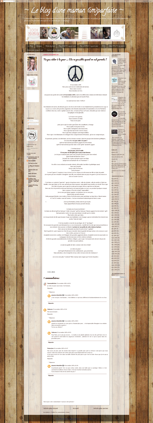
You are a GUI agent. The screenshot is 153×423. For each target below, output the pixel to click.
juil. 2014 (114, 256)
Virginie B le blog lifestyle (33, 185)
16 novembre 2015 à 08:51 (71, 295)
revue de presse (116, 157)
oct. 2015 (114, 222)
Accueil (75, 408)
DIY (103, 46)
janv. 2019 (114, 183)
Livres (113, 159)
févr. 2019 (114, 181)
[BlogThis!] (49, 272)
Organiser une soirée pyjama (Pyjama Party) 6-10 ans (122, 61)
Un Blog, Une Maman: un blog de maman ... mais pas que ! (33, 180)
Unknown (50, 309)
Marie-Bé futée (32, 173)
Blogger (95, 419)
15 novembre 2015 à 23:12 (60, 309)
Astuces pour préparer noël (35, 50)
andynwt (83, 419)
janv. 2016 (114, 215)
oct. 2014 (114, 249)
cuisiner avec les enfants (118, 170)
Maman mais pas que (33, 170)
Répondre (50, 288)
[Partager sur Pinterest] (54, 272)
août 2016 (114, 199)
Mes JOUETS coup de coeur (67, 46)
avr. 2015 (114, 235)
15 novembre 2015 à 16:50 (64, 283)
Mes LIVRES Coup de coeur (89, 46)
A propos (39, 46)
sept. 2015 (114, 224)
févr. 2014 (114, 267)
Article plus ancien (100, 408)
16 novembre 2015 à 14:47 (61, 348)
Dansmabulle (32, 161)
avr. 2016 (114, 208)
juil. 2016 (114, 201)
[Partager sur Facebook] (52, 272)
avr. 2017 (114, 187)
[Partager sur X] (51, 272)
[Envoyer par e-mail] (48, 272)
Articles (31, 120)
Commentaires (33, 124)
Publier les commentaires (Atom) (60, 412)
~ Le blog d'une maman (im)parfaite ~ (73, 11)
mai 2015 (114, 233)
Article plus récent (50, 408)
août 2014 (114, 253)
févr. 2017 (114, 190)
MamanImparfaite (34, 148)
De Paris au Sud (32, 163)
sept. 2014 (114, 251)
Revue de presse (50, 46)
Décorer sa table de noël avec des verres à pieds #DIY (122, 133)
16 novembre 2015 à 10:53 (64, 332)
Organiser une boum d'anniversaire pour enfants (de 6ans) (122, 81)
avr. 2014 (114, 263)
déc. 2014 (114, 244)
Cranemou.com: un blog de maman (33, 157)
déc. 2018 (114, 185)
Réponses (52, 292)
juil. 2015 (114, 228)
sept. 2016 (114, 197)
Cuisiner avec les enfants (54, 50)
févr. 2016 (114, 213)
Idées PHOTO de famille (117, 46)
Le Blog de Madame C (33, 166)
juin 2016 (114, 203)
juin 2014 (114, 258)
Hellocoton (29, 149)
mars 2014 (114, 265)
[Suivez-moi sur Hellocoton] (33, 146)
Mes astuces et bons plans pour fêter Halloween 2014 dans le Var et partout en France (119, 166)
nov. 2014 (114, 247)
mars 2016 (114, 210)
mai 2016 (114, 206)
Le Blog (30, 46)
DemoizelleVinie (51, 283)
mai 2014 (114, 260)
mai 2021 (114, 178)
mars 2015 (114, 238)
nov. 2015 (114, 219)
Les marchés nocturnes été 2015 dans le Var (122, 114)
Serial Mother (32, 176)
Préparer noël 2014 (117, 154)
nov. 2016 (114, 194)
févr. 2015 (114, 240)
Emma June (50, 348)
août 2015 (114, 226)
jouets (113, 152)
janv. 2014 (114, 269)
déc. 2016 (114, 192)
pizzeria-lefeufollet (56, 295)
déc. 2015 (114, 217)
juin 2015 (114, 231)
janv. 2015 (114, 242)
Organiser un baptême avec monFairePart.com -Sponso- (122, 100)
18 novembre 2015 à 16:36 (71, 365)
